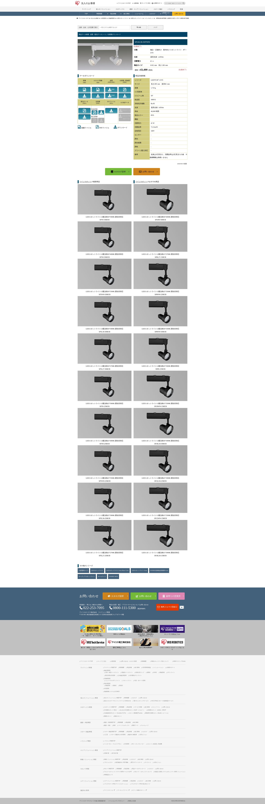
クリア (155, 27)
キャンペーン (156, 707)
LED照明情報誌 (146, 667)
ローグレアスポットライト (87, 576)
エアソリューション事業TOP (112, 781)
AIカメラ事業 (84, 769)
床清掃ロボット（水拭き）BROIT (156, 710)
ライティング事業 (86, 667)
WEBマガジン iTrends (179, 661)
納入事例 (126, 14)
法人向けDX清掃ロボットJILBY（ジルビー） (132, 710)
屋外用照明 (107, 683)
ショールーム (139, 14)
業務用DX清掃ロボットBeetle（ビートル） (157, 713)
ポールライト (102, 576)
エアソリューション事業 (88, 781)
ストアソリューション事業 (89, 750)
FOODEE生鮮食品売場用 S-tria (159, 570)
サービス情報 (138, 707)
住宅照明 (106, 688)
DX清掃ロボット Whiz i (110, 710)
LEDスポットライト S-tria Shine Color (117, 570)
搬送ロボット (118, 716)
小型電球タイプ (83, 570)
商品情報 (129, 667)
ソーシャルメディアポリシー (116, 801)
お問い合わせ (179, 14)
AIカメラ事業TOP (109, 768)
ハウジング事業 (85, 741)
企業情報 (136, 3)
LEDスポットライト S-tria (139, 570)
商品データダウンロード (139, 768)
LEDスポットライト (97, 570)
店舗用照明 (107, 678)
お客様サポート (158, 3)
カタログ (152, 14)
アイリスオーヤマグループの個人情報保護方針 (93, 801)
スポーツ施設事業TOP (110, 731)
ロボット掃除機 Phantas (135, 713)
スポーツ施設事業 (86, 732)
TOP (86, 14)
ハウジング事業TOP (109, 741)
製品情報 (113, 14)
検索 (140, 27)
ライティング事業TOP (110, 667)
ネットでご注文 (146, 3)
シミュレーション (159, 667)
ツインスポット (86, 182)
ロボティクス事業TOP (110, 707)
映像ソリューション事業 (88, 759)
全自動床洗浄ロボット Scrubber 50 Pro (115, 713)
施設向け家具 (84, 790)
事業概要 (99, 14)
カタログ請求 (120, 172)
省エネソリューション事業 (89, 698)
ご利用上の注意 (131, 801)
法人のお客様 (88, 3)
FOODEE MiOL (113, 576)
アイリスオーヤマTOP (124, 3)
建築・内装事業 (85, 722)
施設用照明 (107, 670)
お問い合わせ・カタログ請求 (129, 661)
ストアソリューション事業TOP (113, 750)
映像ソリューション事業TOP (112, 759)
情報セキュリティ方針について (160, 661)
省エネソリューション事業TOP (113, 698)
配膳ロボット (108, 716)
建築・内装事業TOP (109, 722)
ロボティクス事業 (86, 707)
